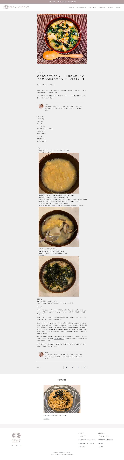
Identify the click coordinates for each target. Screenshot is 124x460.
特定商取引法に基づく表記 (105, 439)
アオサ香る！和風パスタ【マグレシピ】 (56, 415)
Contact (118, 7)
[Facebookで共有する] (66, 367)
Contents (110, 7)
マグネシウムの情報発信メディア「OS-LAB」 (62, 452)
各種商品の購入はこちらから (86, 443)
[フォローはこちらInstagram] (16, 445)
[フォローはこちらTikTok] (21, 445)
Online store (92, 7)
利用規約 (100, 443)
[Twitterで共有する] (72, 367)
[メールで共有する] (84, 367)
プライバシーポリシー (104, 436)
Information (102, 7)
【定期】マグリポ (59, 338)
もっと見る (46, 418)
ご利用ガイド (81, 436)
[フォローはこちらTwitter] (12, 445)
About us (71, 7)
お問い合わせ (81, 447)
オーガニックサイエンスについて (87, 439)
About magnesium (81, 7)
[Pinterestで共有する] (78, 367)
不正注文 (100, 447)
